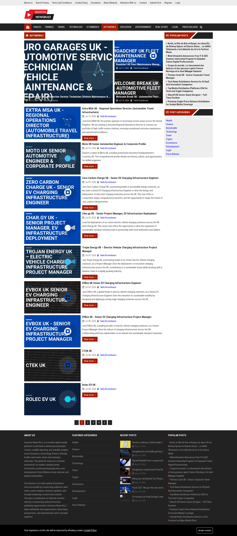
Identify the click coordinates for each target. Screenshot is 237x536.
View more (89, 138)
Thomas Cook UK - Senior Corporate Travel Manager (188, 76)
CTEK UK (87, 350)
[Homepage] (27, 27)
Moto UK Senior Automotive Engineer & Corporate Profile (114, 144)
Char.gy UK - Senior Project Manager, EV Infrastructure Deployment (119, 213)
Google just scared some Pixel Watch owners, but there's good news (148, 469)
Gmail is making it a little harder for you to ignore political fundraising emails (148, 442)
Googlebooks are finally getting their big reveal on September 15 (148, 451)
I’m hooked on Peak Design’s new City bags (148, 496)
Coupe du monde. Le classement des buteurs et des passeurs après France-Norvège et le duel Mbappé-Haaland (185, 68)
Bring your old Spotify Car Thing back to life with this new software (148, 478)
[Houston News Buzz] (39, 14)
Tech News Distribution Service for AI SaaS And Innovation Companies (187, 83)
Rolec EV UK (88, 384)
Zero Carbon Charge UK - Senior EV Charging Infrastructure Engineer (120, 178)
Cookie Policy (90, 530)
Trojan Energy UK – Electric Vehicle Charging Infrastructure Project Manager (119, 249)
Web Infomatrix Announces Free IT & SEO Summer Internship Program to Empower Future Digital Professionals (187, 59)
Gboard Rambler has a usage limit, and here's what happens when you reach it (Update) (148, 460)
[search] (201, 27)
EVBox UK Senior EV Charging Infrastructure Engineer (111, 283)
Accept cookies (204, 530)
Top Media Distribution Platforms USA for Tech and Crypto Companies (187, 89)
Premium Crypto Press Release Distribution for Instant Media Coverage (188, 103)
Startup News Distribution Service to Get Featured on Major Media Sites (188, 518)
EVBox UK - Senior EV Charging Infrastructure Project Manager (117, 316)
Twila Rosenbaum (108, 116)
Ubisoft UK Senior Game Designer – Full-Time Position (186, 96)
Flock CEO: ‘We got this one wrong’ (148, 487)
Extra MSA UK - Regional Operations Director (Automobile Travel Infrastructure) (118, 110)
